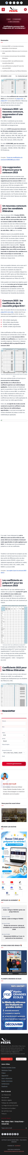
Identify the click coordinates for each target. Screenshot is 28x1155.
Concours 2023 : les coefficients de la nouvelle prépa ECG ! (12, 62)
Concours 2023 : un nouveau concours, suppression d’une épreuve (13, 47)
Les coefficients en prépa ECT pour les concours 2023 (13, 67)
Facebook (8, 894)
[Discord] (18, 1134)
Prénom (4, 721)
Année (3, 738)
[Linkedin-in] (10, 1134)
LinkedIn (3, 889)
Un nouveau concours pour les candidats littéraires (13, 57)
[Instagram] (7, 1134)
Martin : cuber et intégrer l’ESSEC (12, 919)
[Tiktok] (15, 1134)
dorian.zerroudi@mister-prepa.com (14, 1151)
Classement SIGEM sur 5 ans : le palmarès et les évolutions (14, 937)
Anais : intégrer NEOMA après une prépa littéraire (14, 911)
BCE (9, 19)
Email (3, 756)
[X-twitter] (5, 1134)
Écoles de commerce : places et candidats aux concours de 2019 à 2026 (14, 927)
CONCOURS (17, 19)
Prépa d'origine (5, 744)
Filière (3, 732)
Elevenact (18, 1145)
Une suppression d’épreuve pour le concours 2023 (14, 52)
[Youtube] (12, 1134)
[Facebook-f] (2, 1134)
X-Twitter (20, 889)
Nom (3, 726)
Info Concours (14, 21)
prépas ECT (4, 100)
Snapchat (16, 894)
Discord (12, 889)
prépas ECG (19, 98)
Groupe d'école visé (7, 750)
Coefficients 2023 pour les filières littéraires (14, 71)
